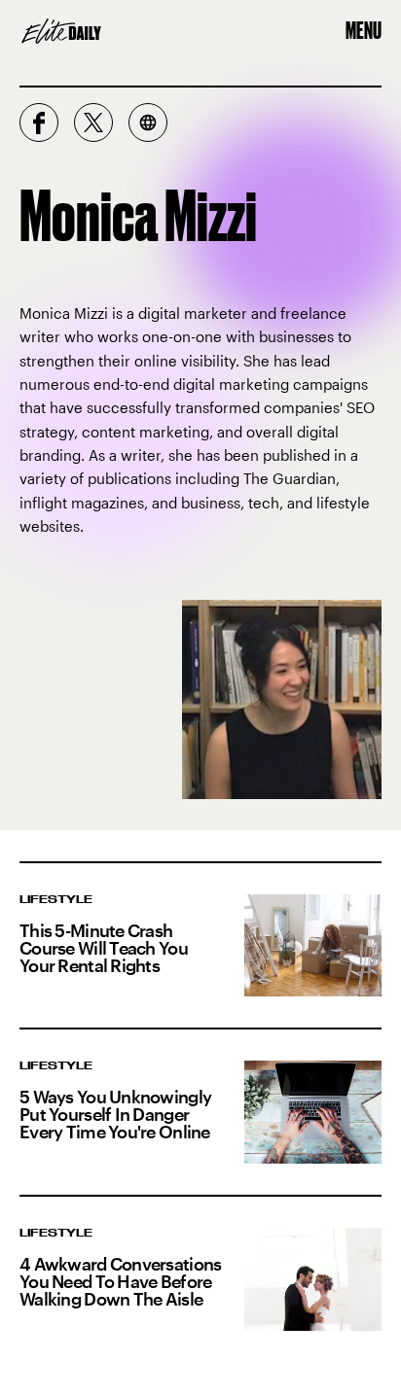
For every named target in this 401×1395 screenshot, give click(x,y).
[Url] (147, 122)
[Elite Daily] (61, 31)
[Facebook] (38, 122)
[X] (93, 122)
